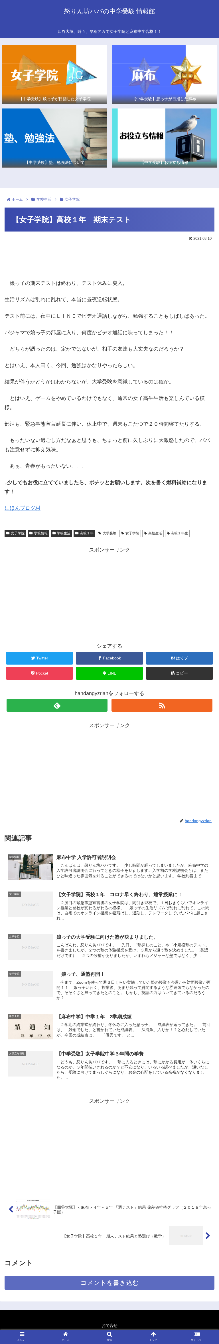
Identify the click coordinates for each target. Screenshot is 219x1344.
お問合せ (109, 1325)
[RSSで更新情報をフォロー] (161, 705)
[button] (202, 803)
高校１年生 (179, 533)
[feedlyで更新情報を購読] (57, 705)
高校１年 (87, 533)
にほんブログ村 (22, 508)
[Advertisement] (109, 258)
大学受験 (109, 533)
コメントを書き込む (109, 1282)
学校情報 (41, 533)
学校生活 (63, 533)
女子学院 (18, 533)
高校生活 (155, 533)
